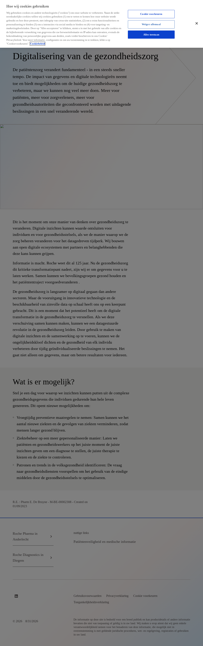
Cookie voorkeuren (151, 13)
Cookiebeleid (37, 43)
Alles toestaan (151, 34)
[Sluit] (196, 23)
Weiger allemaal (151, 24)
